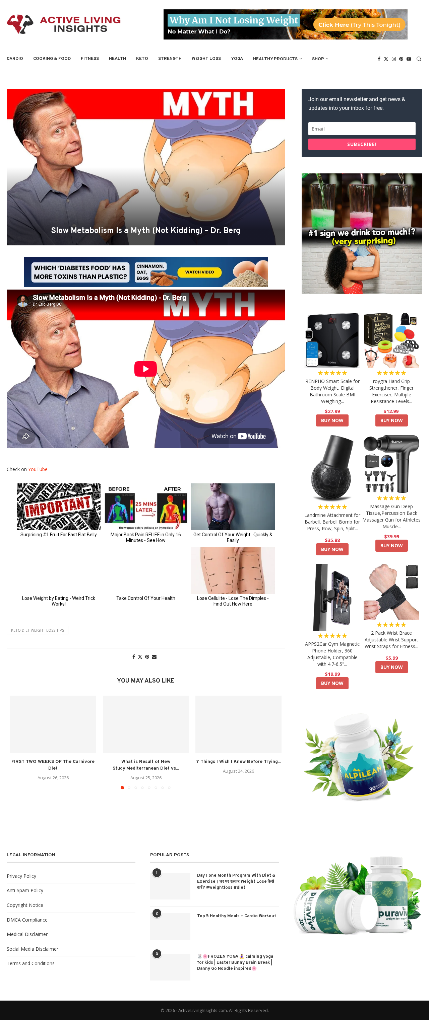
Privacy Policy (21, 876)
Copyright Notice (25, 905)
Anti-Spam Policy (25, 890)
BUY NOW (332, 420)
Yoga (237, 59)
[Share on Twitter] (140, 656)
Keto (142, 59)
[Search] (419, 59)
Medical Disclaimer (27, 934)
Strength (170, 59)
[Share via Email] (154, 656)
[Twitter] (386, 59)
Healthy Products (275, 59)
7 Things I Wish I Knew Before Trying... (238, 762)
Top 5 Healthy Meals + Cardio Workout (236, 916)
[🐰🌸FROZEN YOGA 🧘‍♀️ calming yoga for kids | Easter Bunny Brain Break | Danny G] (170, 967)
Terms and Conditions (31, 963)
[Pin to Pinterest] (147, 656)
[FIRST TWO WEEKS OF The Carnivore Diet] (53, 724)
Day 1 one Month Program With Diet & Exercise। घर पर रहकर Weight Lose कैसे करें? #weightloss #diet (236, 881)
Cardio (15, 59)
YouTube (38, 469)
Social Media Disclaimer (32, 949)
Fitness (90, 59)
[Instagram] (394, 59)
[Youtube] (409, 59)
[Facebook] (379, 59)
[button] (19, 742)
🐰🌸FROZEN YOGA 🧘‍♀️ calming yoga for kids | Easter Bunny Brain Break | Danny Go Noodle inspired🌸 (235, 962)
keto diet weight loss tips (37, 630)
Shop (318, 59)
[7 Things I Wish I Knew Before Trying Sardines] (238, 724)
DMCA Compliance (27, 920)
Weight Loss (206, 59)
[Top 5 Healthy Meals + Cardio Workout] (170, 926)
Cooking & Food (52, 59)
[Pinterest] (401, 59)
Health (117, 59)
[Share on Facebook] (133, 656)
